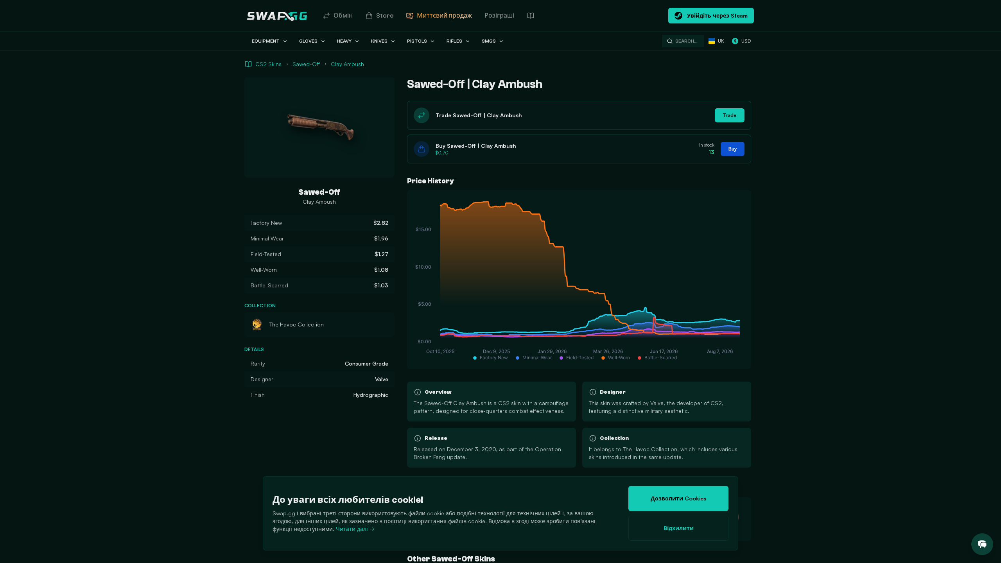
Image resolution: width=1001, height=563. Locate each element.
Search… (686, 41)
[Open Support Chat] (982, 544)
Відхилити (679, 528)
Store (384, 15)
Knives (379, 41)
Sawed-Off (306, 64)
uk (721, 41)
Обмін (343, 15)
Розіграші (499, 15)
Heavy (344, 41)
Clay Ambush (347, 64)
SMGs (489, 41)
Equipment (266, 41)
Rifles (454, 41)
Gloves (308, 41)
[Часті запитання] (531, 15)
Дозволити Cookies (678, 498)
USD (742, 41)
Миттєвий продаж (444, 15)
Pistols (417, 41)
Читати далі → (355, 528)
